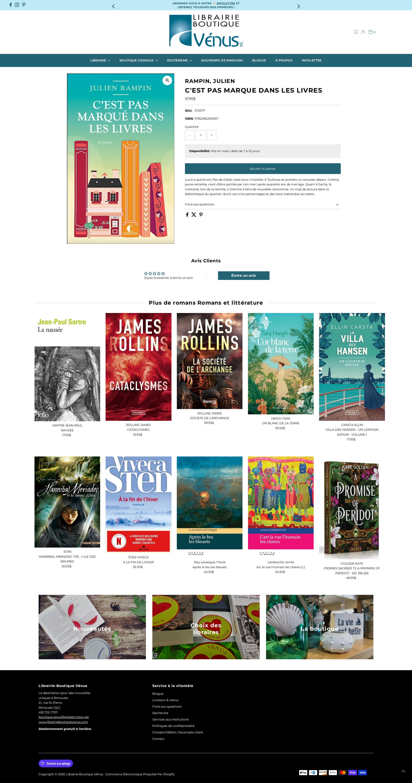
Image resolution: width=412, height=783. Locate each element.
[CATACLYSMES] (138, 367)
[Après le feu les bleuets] (210, 507)
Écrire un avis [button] (243, 275)
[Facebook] (10, 5)
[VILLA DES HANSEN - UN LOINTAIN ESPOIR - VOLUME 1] (352, 367)
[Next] (298, 5)
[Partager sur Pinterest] (201, 216)
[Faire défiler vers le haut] (403, 771)
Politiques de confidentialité (173, 726)
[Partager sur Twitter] (194, 216)
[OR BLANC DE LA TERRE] (281, 363)
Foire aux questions (199, 204)
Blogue (259, 60)
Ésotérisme (178, 60)
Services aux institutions (170, 719)
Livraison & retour (165, 700)
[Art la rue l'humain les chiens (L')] (281, 507)
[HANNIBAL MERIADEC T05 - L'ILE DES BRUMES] (67, 502)
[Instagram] (17, 5)
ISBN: (189, 119)
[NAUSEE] (67, 367)
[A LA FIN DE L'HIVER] (138, 504)
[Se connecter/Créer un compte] (363, 32)
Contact (158, 739)
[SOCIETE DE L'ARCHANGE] (210, 361)
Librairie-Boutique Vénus (84, 774)
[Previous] (113, 5)
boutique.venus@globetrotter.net (64, 717)
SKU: (188, 111)
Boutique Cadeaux (137, 60)
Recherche (160, 713)
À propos (283, 60)
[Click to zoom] (167, 80)
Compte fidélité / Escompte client (177, 732)
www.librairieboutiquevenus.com (63, 722)
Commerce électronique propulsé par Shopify (140, 774)
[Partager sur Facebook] (187, 216)
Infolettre (312, 60)
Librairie (98, 60)
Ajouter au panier (263, 169)
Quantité (191, 127)
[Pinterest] (24, 5)
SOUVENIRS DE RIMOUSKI (222, 60)
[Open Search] (356, 32)
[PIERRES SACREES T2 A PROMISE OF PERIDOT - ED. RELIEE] (352, 507)
